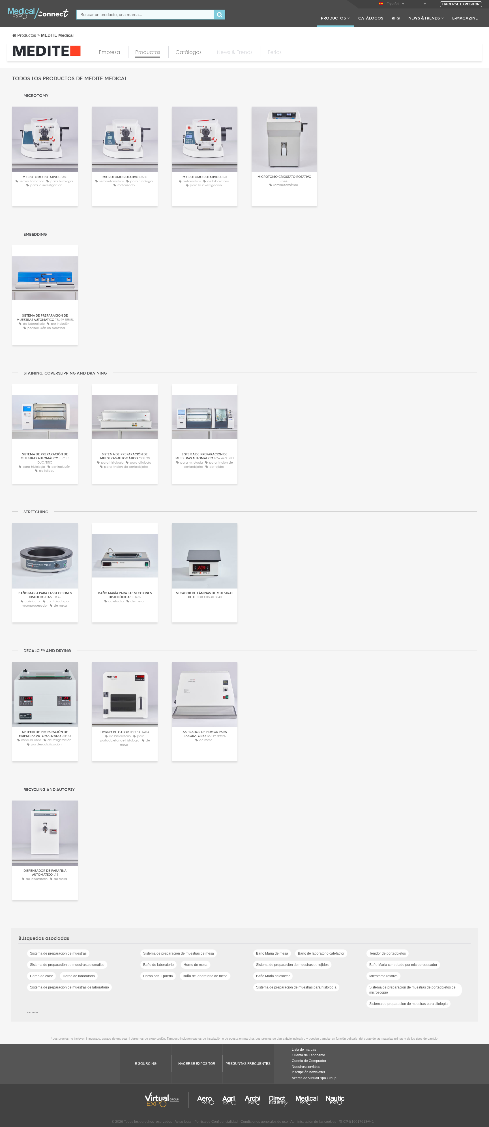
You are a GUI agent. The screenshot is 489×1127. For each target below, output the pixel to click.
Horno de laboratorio (79, 976)
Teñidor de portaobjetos (387, 953)
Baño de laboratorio (158, 965)
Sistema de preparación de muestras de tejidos (292, 965)
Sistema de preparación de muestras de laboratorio (69, 987)
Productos (333, 17)
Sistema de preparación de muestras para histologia (296, 987)
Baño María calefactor (273, 976)
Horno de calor (41, 976)
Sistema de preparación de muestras (58, 953)
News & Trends (424, 17)
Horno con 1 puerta (158, 976)
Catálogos (370, 17)
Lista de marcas (304, 1050)
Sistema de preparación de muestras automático (67, 965)
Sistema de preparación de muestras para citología (408, 1004)
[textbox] (145, 15)
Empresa (109, 52)
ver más (32, 1012)
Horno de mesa (195, 965)
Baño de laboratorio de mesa (205, 976)
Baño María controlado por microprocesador (403, 965)
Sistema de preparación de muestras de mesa (178, 953)
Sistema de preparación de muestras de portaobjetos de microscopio (412, 989)
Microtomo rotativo (383, 976)
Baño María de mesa (272, 953)
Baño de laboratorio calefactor (321, 953)
